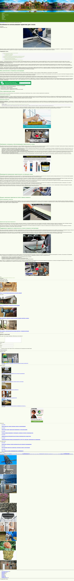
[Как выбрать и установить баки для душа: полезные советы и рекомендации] (8, 521)
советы (61, 453)
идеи (16, 453)
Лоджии (3, 15)
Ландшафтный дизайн (5, 571)
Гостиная (3, 13)
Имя (1, 343)
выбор (7, 453)
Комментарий (2, 342)
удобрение (66, 453)
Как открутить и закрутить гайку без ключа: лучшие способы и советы (14, 318)
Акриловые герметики (8, 55)
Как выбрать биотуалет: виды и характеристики (9, 397)
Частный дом (4, 19)
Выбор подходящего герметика (10, 58)
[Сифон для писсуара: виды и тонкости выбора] (8, 473)
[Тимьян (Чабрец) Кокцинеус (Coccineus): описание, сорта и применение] (4, 502)
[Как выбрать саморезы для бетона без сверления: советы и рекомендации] (8, 464)
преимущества (41, 453)
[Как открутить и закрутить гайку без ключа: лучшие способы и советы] (8, 316)
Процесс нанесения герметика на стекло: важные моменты (12, 57)
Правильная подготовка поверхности (11, 59)
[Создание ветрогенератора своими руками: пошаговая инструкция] (8, 540)
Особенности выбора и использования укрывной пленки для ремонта (18, 104)
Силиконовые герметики (9, 54)
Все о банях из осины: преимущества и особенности (10, 389)
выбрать (10, 453)
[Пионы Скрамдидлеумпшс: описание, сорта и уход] (8, 550)
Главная (1, 22)
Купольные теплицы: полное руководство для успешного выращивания (13, 373)
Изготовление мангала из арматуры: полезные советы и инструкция (12, 381)
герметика (1, 277)
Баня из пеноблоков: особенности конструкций (9, 305)
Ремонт (4, 22)
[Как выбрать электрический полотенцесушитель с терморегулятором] (8, 329)
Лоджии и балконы (5, 577)
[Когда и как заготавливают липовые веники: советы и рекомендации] (8, 559)
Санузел (3, 18)
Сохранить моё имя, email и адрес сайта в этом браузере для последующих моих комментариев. (16, 348)
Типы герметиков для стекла (7, 53)
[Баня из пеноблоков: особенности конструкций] (8, 303)
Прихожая (3, 17)
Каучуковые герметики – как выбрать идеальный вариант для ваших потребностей (15, 363)
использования (5, 277)
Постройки (3, 16)
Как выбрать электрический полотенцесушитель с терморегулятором (14, 331)
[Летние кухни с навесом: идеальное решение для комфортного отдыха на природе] (6, 405)
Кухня (3, 574)
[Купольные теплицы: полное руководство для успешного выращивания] (6, 372)
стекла (14, 277)
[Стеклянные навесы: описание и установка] (8, 483)
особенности (10, 277)
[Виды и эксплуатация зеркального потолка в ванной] (8, 291)
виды (5, 453)
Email (1, 345)
